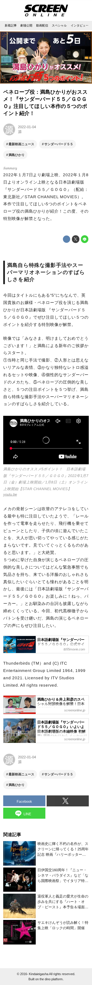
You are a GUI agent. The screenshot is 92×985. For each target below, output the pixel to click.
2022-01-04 (27, 127)
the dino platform (51, 979)
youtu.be (10, 494)
